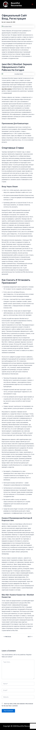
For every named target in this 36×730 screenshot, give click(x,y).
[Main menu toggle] (32, 4)
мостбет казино (7, 89)
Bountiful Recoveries (16, 4)
